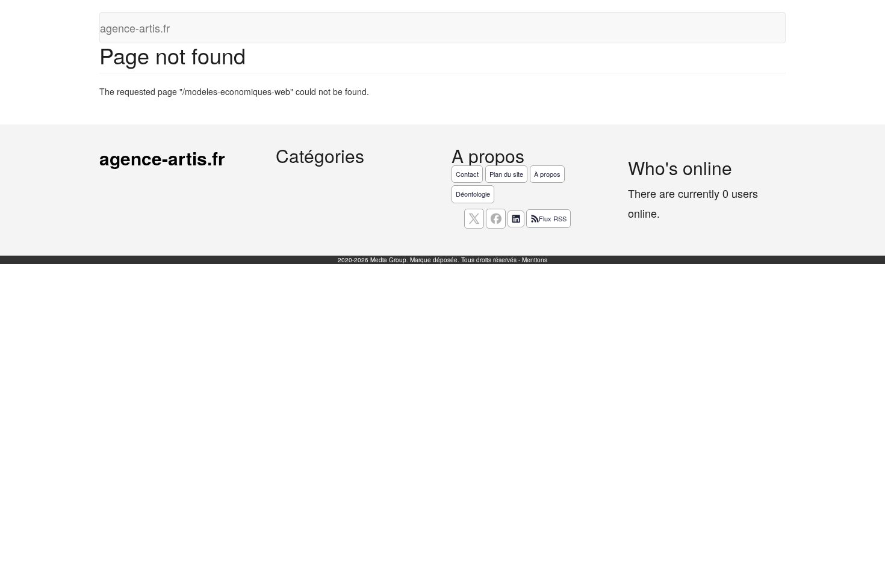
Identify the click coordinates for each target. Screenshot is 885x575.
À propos (547, 174)
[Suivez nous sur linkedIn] (516, 219)
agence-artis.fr (135, 27)
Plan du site (506, 174)
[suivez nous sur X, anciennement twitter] (474, 219)
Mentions (534, 260)
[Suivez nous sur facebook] (496, 219)
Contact (467, 174)
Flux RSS (553, 218)
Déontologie (473, 193)
